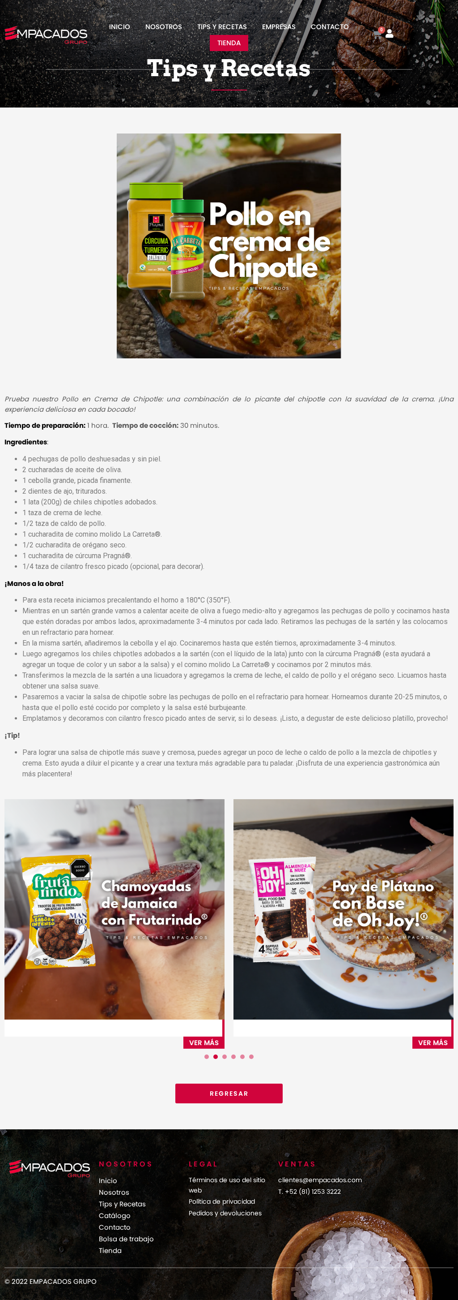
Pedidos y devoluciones (225, 1213)
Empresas (279, 26)
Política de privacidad (222, 1201)
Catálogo (115, 1215)
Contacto (115, 1227)
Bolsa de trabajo (126, 1239)
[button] (229, 1093)
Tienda (229, 43)
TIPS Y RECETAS (222, 26)
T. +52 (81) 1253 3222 (309, 1191)
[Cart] (377, 35)
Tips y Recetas (122, 1204)
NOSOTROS (163, 26)
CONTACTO (330, 26)
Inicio (119, 26)
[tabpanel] (114, 923)
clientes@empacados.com (320, 1179)
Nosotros (114, 1192)
